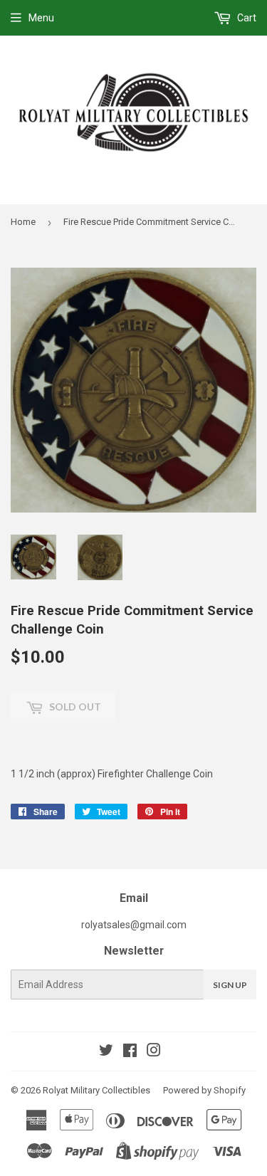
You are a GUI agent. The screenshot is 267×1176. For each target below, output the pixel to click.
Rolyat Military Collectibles (96, 1090)
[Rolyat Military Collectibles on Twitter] (106, 1052)
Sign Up (230, 985)
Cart (245, 17)
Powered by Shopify (204, 1090)
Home (23, 221)
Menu (41, 17)
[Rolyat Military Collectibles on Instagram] (154, 1052)
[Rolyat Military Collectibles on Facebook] (129, 1052)
